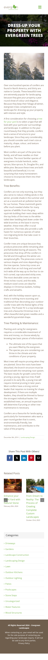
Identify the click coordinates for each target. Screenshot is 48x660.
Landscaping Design (28, 437)
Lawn (7, 566)
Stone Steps (11, 595)
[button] (6, 500)
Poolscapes (10, 589)
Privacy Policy (24, 643)
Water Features (12, 607)
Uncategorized (12, 601)
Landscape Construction (17, 555)
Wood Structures (13, 612)
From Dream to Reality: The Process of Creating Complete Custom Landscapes (34, 506)
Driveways (10, 543)
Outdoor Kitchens (14, 572)
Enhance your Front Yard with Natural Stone (12, 499)
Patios (8, 583)
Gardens (9, 549)
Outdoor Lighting (13, 578)
